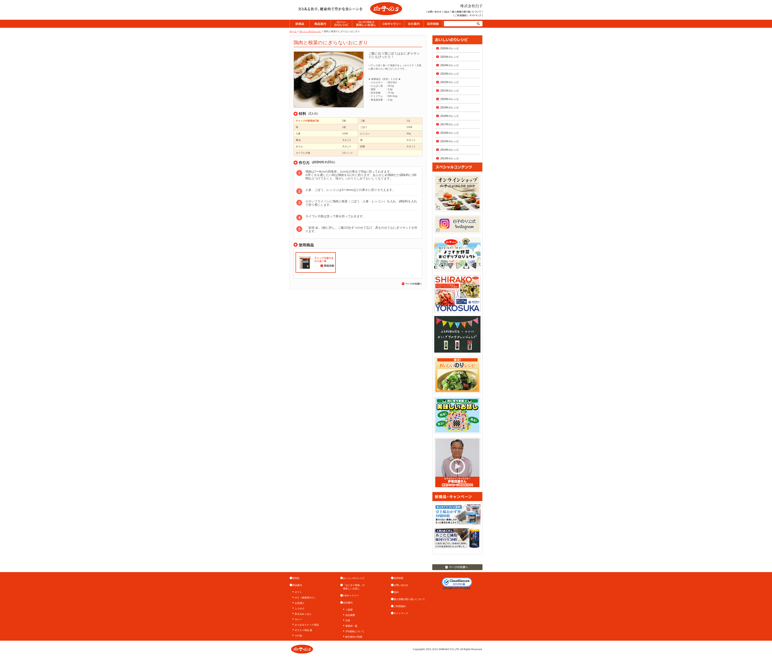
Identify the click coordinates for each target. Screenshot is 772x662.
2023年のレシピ (449, 73)
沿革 (347, 620)
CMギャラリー (351, 595)
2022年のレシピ (449, 82)
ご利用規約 (400, 606)
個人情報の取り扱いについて (409, 599)
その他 (298, 635)
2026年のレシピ (449, 48)
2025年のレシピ (449, 56)
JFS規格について (354, 631)
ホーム (293, 31)
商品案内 (297, 585)
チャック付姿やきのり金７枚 (324, 260)
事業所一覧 (351, 626)
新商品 (296, 578)
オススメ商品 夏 (303, 630)
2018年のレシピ (449, 115)
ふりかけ (299, 608)
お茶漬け (299, 603)
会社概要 (350, 615)
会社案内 (348, 602)
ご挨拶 (349, 609)
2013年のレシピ (449, 158)
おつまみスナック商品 (307, 624)
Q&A (396, 592)
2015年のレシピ (449, 141)
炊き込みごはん (303, 614)
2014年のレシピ (449, 149)
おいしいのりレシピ (310, 31)
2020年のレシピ (449, 99)
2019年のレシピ (449, 107)
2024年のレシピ (449, 65)
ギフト (298, 592)
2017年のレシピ (449, 124)
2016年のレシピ (449, 132)
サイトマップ (401, 613)
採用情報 (398, 578)
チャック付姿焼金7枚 (307, 120)
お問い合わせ (401, 585)
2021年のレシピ (449, 90)
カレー (298, 619)
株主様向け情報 (353, 636)
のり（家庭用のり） (305, 597)
